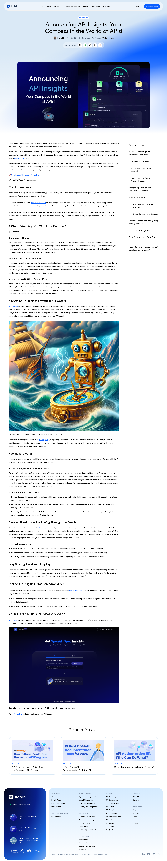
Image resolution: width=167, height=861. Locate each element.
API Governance (112, 800)
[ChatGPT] (80, 45)
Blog (134, 810)
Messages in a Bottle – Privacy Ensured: (141, 179)
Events (135, 820)
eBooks (136, 813)
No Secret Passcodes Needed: (141, 170)
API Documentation (113, 816)
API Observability (112, 803)
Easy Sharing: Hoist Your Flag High (142, 239)
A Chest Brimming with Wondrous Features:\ (139, 153)
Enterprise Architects (87, 816)
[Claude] (100, 45)
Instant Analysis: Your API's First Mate (143, 206)
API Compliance (112, 810)
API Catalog (110, 823)
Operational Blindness (87, 803)
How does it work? (137, 197)
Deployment (56, 816)
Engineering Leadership (87, 830)
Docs (135, 816)
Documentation (85, 843)
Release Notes (84, 849)
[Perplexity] (95, 45)
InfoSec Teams (84, 823)
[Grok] (90, 45)
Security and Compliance (88, 807)
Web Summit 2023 (38, 202)
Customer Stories (58, 803)
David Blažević (62, 38)
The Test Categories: (140, 230)
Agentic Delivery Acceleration (90, 797)
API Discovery (111, 797)
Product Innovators (86, 826)
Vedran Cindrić (108, 38)
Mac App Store (75, 590)
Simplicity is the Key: (140, 161)
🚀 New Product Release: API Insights (24, 175)
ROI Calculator (56, 807)
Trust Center (56, 820)
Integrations (83, 840)
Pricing (135, 823)
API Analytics (111, 820)
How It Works (56, 800)
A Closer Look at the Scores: (144, 214)
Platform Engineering (86, 820)
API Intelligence (111, 813)
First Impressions (137, 145)
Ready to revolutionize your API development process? (143, 248)
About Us (136, 797)
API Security (110, 807)
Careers (136, 800)
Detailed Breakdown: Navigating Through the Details (143, 222)
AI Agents (109, 830)
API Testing (110, 826)
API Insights (19, 158)
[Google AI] (85, 45)
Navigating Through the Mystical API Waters (140, 189)
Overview (55, 797)
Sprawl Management (86, 800)
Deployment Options (87, 846)
